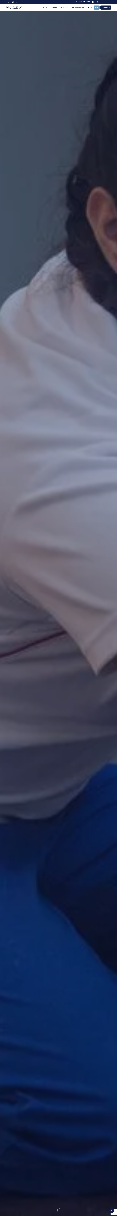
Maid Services (58, 615)
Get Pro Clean (58, 650)
